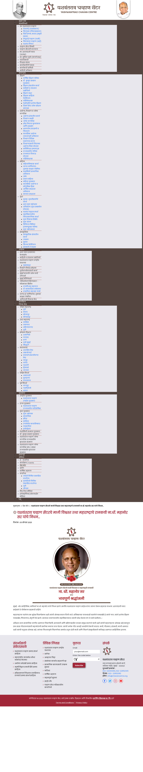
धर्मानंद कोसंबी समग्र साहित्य (26, 663)
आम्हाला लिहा (49, 657)
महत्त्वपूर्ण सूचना (50, 678)
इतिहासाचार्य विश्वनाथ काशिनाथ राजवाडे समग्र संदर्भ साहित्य (27, 674)
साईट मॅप (48, 681)
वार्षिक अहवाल (50, 674)
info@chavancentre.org (117, 676)
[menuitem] (22, 21)
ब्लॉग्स (47, 654)
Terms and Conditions (65, 702)
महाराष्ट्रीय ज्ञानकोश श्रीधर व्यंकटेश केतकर (25, 658)
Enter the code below (82, 655)
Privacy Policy (81, 702)
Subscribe (79, 665)
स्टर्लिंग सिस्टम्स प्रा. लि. (102, 698)
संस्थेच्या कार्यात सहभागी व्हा (55, 661)
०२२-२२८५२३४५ (122, 671)
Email (75, 648)
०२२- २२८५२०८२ (114, 673)
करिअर (47, 670)
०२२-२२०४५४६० (109, 671)
